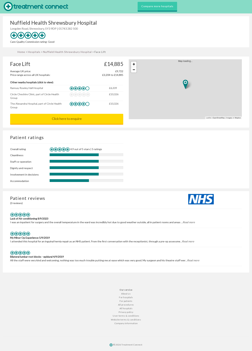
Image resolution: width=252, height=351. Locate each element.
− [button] (134, 69)
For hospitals (126, 297)
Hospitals (34, 51)
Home (21, 51)
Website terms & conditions (126, 319)
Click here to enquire (67, 119)
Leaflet (208, 118)
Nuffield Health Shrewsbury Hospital (67, 51)
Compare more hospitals (157, 6)
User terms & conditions (126, 315)
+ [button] (134, 64)
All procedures (126, 304)
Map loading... (187, 89)
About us (126, 293)
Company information (126, 323)
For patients (126, 301)
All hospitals (126, 308)
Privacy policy (126, 312)
